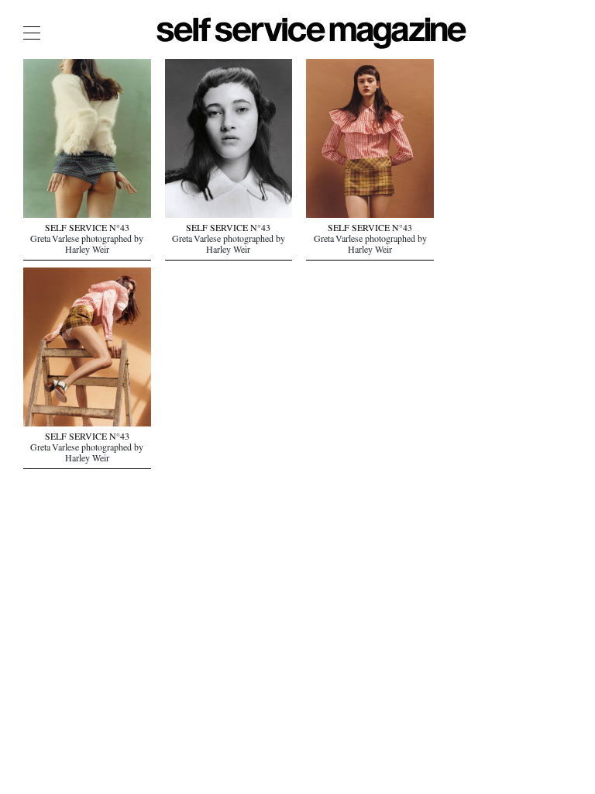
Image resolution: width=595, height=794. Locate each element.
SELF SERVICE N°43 (87, 229)
